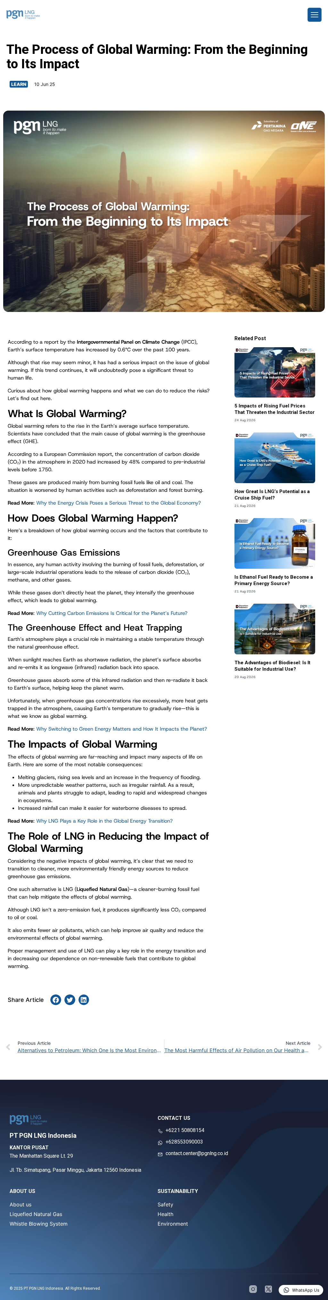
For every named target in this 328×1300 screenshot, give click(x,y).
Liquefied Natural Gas (36, 1214)
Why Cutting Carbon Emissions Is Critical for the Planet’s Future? (111, 613)
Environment (173, 1223)
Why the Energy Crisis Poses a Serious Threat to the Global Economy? (118, 502)
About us (20, 1204)
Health (165, 1214)
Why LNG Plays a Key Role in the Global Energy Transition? (104, 821)
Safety (165, 1204)
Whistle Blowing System (39, 1223)
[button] (55, 999)
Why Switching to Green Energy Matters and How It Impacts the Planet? (121, 728)
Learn (18, 84)
